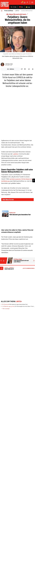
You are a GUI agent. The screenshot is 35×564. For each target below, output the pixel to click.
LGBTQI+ (17, 10)
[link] (4, 4)
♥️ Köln (21, 7)
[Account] (27, 2)
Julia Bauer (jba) (9, 64)
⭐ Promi (28, 7)
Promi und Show (8, 10)
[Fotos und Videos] (25, 2)
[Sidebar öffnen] (32, 2)
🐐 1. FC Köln (13, 7)
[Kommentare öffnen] (33, 180)
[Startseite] (2, 10)
